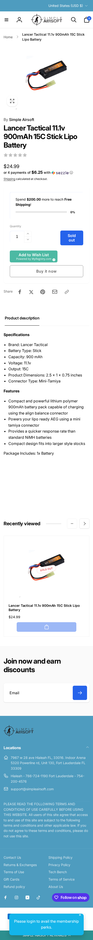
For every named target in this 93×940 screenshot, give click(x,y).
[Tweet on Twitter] (31, 291)
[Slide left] (72, 524)
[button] (46, 935)
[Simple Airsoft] (18, 735)
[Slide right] (84, 524)
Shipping (9, 179)
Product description (22, 318)
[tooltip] (53, 259)
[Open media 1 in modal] (46, 77)
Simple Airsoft (19, 119)
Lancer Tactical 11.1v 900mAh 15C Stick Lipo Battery (44, 607)
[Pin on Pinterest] (42, 291)
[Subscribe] (80, 693)
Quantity (15, 226)
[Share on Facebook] (19, 291)
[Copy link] (66, 291)
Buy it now (46, 271)
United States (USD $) (65, 6)
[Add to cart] (46, 627)
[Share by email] (55, 292)
